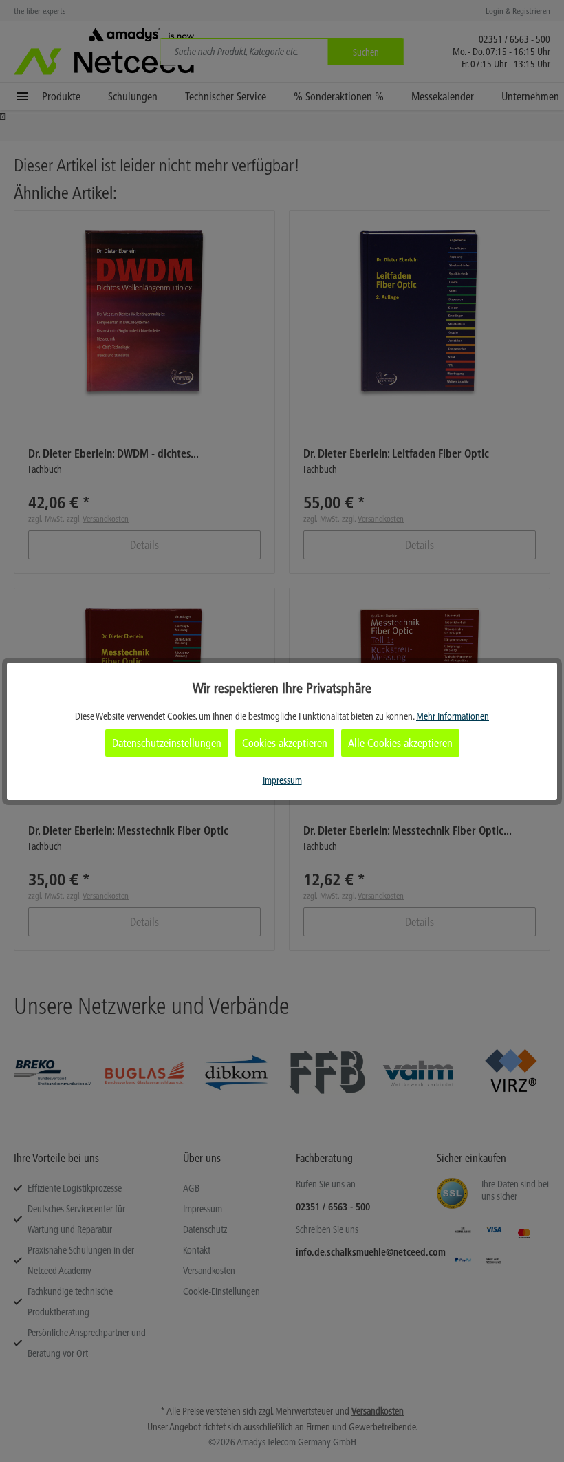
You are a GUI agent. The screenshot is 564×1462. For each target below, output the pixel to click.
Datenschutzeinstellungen (166, 743)
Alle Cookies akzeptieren (400, 743)
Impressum (282, 780)
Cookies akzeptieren (284, 743)
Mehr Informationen (452, 716)
